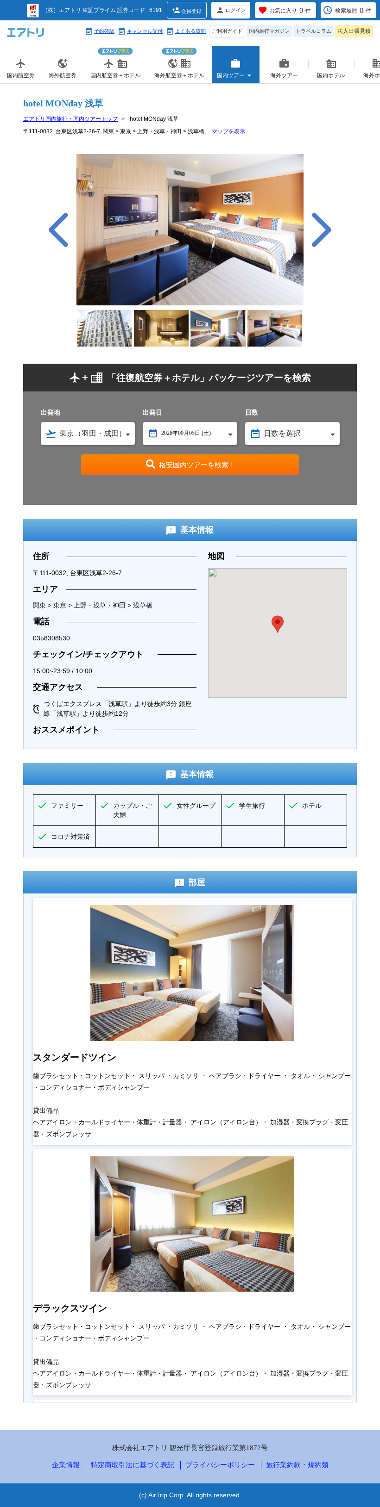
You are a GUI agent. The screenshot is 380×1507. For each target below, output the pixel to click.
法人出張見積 (354, 31)
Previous (58, 230)
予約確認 (104, 31)
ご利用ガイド (227, 31)
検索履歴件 (353, 10)
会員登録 (191, 11)
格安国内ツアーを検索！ (197, 465)
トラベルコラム (313, 31)
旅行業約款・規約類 (297, 1465)
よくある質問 (190, 31)
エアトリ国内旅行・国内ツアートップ (70, 119)
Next (321, 230)
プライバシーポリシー (220, 1465)
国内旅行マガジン (269, 31)
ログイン (235, 10)
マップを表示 (228, 131)
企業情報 (66, 1465)
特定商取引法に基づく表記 (132, 1465)
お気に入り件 (290, 10)
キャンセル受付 (145, 31)
